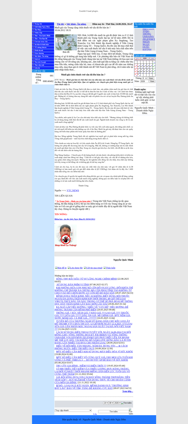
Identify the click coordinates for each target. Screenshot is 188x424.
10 (138, 67)
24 (138, 72)
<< (136, 58)
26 (144, 72)
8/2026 (144, 58)
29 (154, 72)
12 (144, 67)
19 (144, 70)
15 (154, 67)
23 (136, 72)
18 (142, 70)
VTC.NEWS (73, 190)
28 (151, 72)
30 (136, 75)
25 (142, 72)
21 (151, 70)
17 (138, 70)
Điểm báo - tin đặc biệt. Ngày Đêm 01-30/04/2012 (75, 219)
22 (154, 70)
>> (152, 58)
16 (136, 70)
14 (151, 67)
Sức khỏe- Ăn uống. (76, 24)
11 (142, 67)
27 (148, 72)
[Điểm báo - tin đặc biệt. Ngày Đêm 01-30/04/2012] (66, 245)
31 (138, 75)
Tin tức (60, 24)
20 (148, 70)
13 (148, 67)
